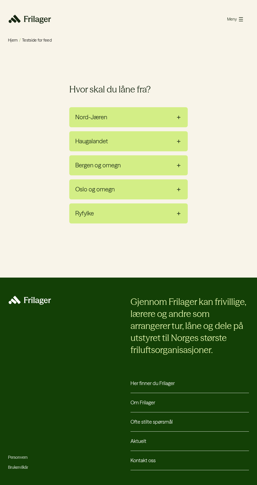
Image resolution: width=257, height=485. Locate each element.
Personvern (18, 457)
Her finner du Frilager (153, 383)
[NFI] (29, 19)
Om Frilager (143, 402)
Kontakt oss (143, 460)
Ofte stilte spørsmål (152, 422)
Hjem (13, 40)
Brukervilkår (18, 467)
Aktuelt (138, 441)
